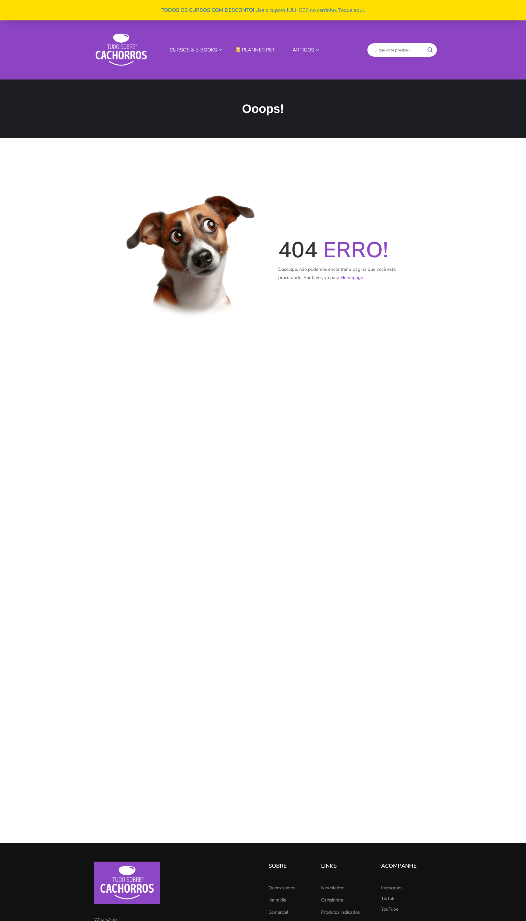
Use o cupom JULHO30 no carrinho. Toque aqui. (263, 10)
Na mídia (277, 900)
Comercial (278, 912)
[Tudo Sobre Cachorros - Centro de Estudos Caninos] (121, 50)
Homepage (352, 277)
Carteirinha (332, 900)
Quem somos (281, 888)
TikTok (387, 898)
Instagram (391, 888)
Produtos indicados (340, 912)
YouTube (389, 909)
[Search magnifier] (430, 50)
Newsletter (332, 888)
